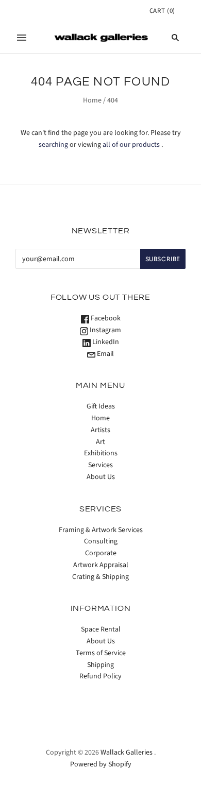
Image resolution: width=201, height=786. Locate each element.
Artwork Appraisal (100, 565)
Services (100, 465)
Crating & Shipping (100, 577)
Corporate (100, 553)
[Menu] (21, 37)
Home (92, 100)
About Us (101, 477)
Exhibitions (101, 453)
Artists (100, 430)
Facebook (105, 318)
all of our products (131, 145)
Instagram (104, 330)
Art (100, 442)
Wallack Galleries (126, 752)
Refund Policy (100, 676)
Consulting (101, 541)
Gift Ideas (101, 406)
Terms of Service (101, 653)
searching (53, 145)
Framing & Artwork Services (101, 530)
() (162, 10)
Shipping (100, 665)
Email (104, 354)
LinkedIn (105, 342)
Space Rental (101, 629)
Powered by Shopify (100, 764)
